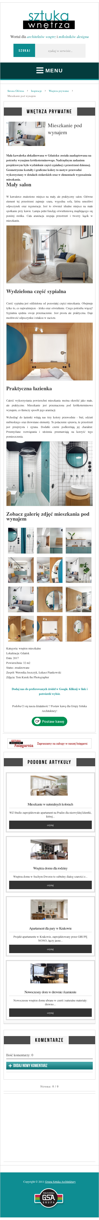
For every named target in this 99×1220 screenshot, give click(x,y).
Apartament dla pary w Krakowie (50, 928)
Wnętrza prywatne (59, 91)
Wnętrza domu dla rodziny (50, 868)
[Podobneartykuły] (50, 761)
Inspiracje (36, 91)
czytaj (50, 825)
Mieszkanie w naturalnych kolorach (50, 804)
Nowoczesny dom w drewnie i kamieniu (50, 991)
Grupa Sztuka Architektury (60, 1181)
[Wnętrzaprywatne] (49, 110)
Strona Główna (15, 91)
